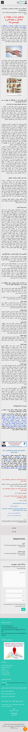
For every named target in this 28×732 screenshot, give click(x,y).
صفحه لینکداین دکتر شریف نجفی (8, 696)
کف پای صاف (10, 415)
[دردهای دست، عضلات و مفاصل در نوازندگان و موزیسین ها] (14, 51)
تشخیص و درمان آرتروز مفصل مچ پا (17, 421)
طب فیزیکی (7, 460)
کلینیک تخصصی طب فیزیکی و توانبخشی (15, 468)
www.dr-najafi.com (14, 506)
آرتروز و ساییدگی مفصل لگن (11, 420)
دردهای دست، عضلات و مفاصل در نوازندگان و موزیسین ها (14, 19)
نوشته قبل (14, 528)
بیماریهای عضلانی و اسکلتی (11, 12)
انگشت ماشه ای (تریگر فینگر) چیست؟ (15, 426)
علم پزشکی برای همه (5, 673)
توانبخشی (3, 669)
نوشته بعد (14, 531)
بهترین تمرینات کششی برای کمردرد (14, 423)
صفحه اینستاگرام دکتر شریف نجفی (14, 515)
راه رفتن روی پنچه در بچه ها (7, 626)
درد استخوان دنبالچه (6, 424)
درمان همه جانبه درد (5, 674)
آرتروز (23, 543)
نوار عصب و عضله (4, 671)
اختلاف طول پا (11, 417)
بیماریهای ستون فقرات (5, 667)
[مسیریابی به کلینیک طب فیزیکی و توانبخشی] (14, 651)
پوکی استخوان (21, 552)
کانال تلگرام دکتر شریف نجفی (14, 513)
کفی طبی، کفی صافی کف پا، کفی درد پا (9, 627)
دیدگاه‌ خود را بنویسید (22, 12)
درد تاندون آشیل (16, 418)
